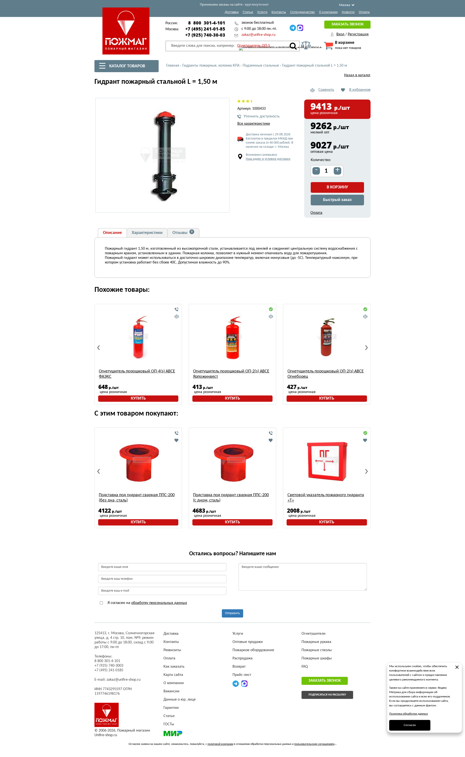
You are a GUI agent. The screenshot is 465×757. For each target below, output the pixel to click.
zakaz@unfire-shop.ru (258, 35)
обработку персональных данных (159, 603)
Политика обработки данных (408, 713)
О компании (328, 12)
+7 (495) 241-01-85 (205, 29)
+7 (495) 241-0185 (108, 670)
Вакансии (171, 691)
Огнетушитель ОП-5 (253, 46)
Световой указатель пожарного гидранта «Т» (325, 498)
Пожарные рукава (316, 642)
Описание (112, 233)
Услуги (262, 12)
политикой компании (220, 744)
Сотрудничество (302, 12)
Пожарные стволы (317, 650)
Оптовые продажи (247, 642)
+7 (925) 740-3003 (108, 666)
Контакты (278, 12)
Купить (138, 398)
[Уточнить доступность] (176, 309)
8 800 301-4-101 (206, 23)
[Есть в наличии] (271, 309)
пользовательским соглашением (314, 744)
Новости (348, 12)
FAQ (305, 667)
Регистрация (358, 34)
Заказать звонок (347, 24)
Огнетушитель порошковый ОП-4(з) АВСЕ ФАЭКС (137, 374)
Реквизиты (172, 650)
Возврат (239, 667)
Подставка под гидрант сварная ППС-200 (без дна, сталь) (137, 498)
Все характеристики (253, 124)
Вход (340, 34)
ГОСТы (168, 724)
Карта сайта (173, 675)
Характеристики (147, 233)
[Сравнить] (176, 316)
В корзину (337, 187)
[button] (223, 206)
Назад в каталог (357, 75)
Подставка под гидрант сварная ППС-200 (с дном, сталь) (231, 498)
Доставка (232, 12)
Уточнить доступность (262, 116)
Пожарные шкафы (317, 658)
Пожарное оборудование (253, 650)
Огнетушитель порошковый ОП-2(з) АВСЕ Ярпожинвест (231, 374)
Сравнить (326, 90)
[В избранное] (176, 440)
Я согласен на (147, 603)
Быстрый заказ (337, 200)
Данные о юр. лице (179, 700)
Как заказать (174, 667)
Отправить (232, 613)
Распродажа (242, 658)
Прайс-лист (241, 675)
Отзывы (182, 232)
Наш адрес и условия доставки (268, 159)
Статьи (248, 12)
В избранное (360, 90)
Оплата (364, 12)
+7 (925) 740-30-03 (205, 35)
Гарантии (171, 708)
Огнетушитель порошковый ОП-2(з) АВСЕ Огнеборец (325, 374)
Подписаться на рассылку (327, 694)
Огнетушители (314, 634)
